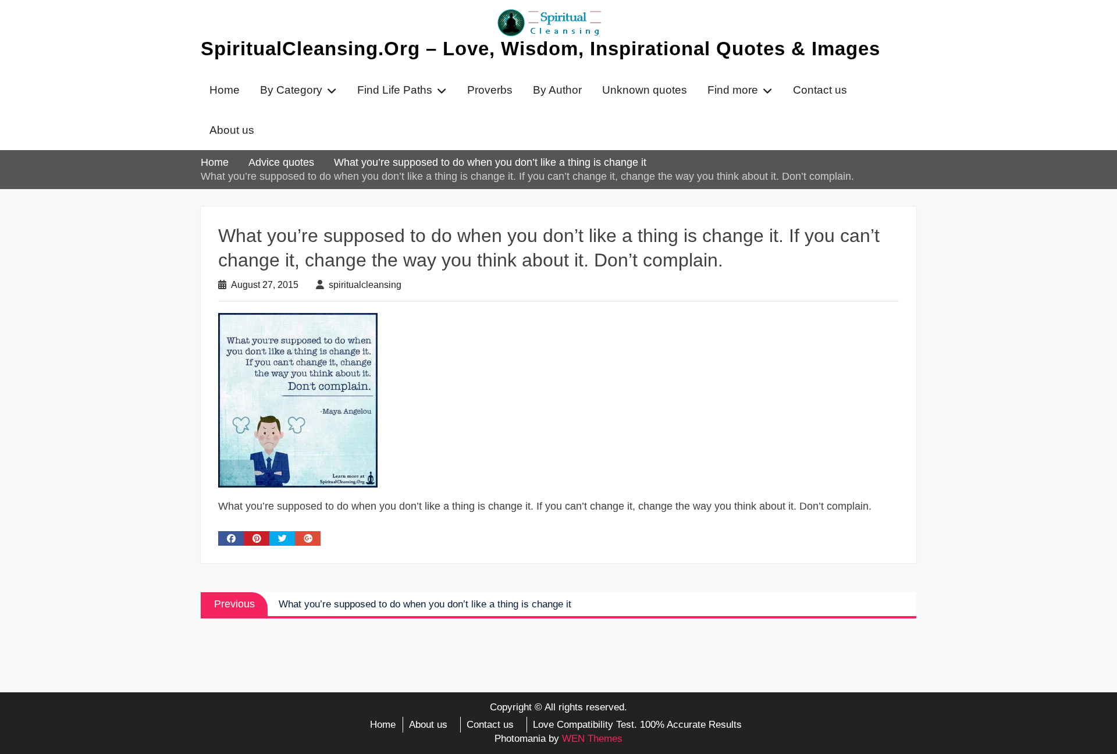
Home (224, 90)
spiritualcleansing (365, 285)
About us (231, 130)
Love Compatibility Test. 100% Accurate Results (637, 724)
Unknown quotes (644, 90)
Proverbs (490, 90)
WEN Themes (592, 738)
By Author (557, 90)
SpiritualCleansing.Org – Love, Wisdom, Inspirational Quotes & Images (540, 48)
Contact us (820, 90)
